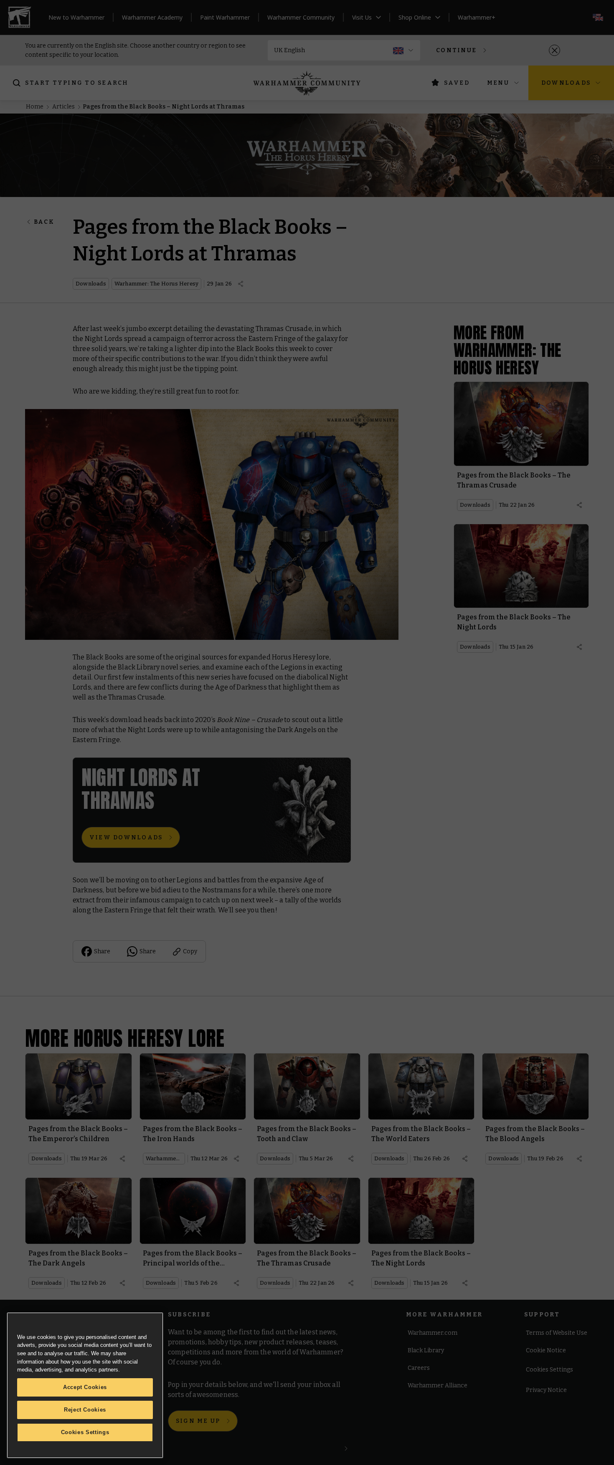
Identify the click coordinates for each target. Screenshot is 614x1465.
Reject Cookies (85, 1410)
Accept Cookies (85, 1387)
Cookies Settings (85, 1432)
